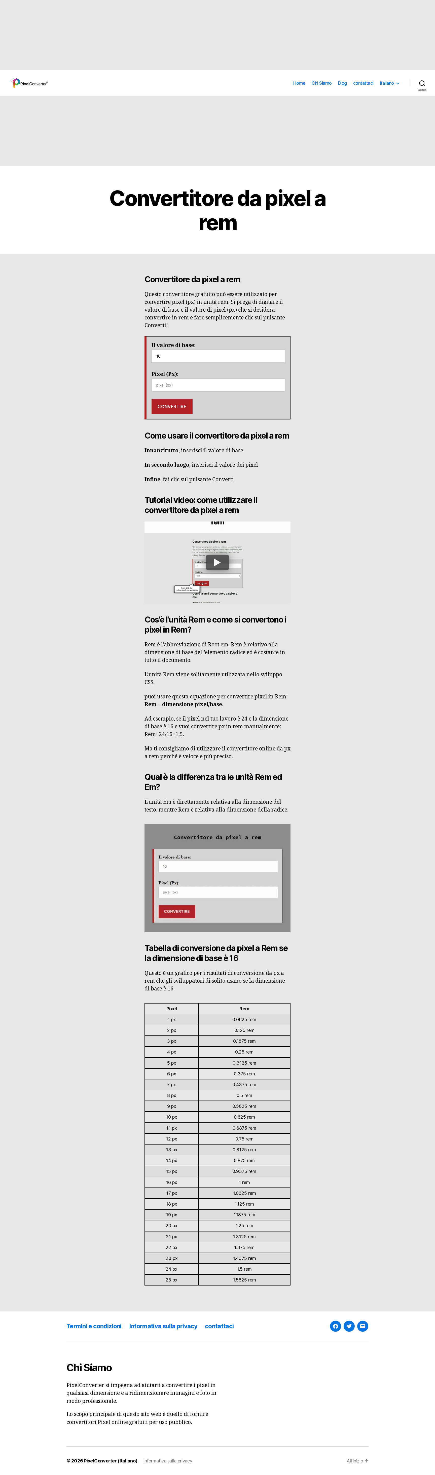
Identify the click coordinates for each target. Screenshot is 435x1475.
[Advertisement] (151, 35)
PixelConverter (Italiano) (110, 1460)
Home (299, 83)
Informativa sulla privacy (163, 1326)
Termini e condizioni (94, 1326)
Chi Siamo (322, 83)
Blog (342, 83)
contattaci (363, 83)
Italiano (387, 83)
